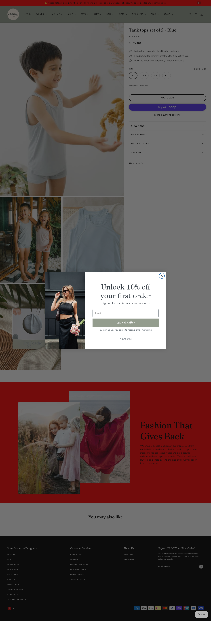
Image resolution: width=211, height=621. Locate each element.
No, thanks (126, 338)
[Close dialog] (162, 276)
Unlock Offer (126, 323)
